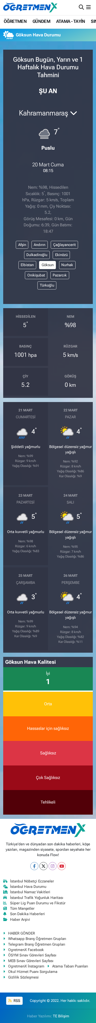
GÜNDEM (41, 21)
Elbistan (27, 265)
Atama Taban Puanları (70, 966)
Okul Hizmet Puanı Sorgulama (32, 971)
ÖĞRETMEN (15, 21)
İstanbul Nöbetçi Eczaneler (32, 881)
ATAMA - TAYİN (70, 21)
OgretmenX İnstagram (26, 966)
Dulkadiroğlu (36, 255)
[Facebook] (34, 866)
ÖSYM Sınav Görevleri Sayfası (32, 955)
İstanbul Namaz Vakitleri (30, 892)
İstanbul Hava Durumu (28, 886)
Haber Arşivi (20, 919)
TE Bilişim (61, 1016)
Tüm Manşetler (22, 908)
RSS (16, 1000)
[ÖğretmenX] (30, 7)
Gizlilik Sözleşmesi (23, 977)
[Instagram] (52, 866)
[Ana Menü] (88, 7)
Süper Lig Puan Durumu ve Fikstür (37, 903)
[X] (43, 866)
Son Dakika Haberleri (27, 914)
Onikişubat (36, 275)
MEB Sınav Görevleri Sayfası (30, 961)
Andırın (39, 245)
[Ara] (81, 7)
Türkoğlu (47, 285)
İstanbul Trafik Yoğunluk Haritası (36, 897)
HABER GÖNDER (21, 933)
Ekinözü (61, 255)
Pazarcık (60, 275)
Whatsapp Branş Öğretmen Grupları (37, 939)
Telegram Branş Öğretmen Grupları (36, 944)
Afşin (22, 245)
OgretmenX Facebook (26, 950)
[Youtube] (62, 866)
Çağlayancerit (64, 245)
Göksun (48, 265)
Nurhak (67, 265)
